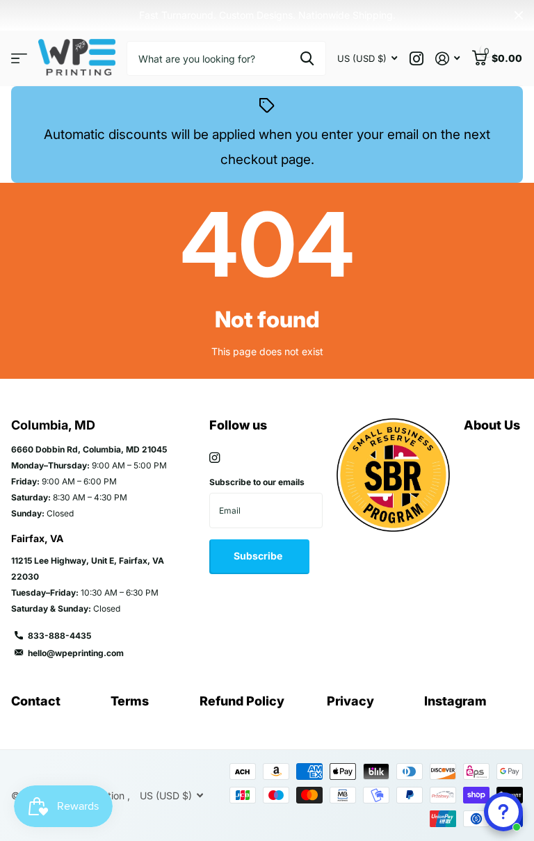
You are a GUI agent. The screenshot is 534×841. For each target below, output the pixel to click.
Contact (35, 701)
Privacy (350, 701)
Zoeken (307, 58)
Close (518, 15)
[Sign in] (447, 58)
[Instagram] (214, 457)
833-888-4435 (59, 635)
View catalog (19, 59)
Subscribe (259, 556)
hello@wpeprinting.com (76, 653)
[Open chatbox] (503, 811)
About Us (492, 425)
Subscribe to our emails (257, 482)
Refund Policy (242, 701)
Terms (130, 701)
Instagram (455, 701)
